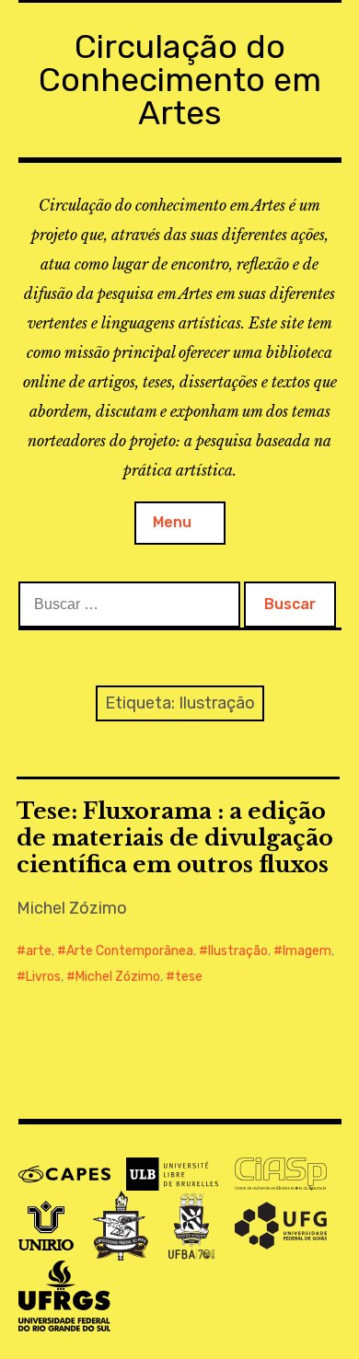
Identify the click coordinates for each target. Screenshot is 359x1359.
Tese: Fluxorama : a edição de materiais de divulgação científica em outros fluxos (175, 838)
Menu (172, 522)
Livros (43, 977)
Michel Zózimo (117, 977)
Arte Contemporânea (129, 951)
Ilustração (238, 951)
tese (189, 977)
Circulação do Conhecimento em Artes (180, 79)
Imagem (307, 951)
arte (39, 951)
